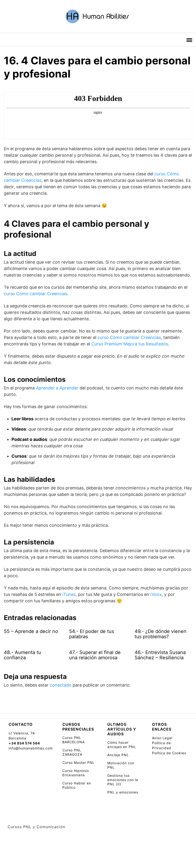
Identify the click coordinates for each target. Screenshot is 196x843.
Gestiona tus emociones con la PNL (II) (122, 779)
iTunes (69, 594)
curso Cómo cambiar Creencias (35, 293)
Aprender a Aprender (57, 387)
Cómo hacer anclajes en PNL (121, 744)
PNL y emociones (122, 792)
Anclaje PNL (118, 755)
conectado (60, 685)
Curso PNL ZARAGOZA (72, 752)
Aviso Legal (162, 738)
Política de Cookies (169, 753)
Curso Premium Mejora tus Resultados (129, 343)
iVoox (156, 594)
